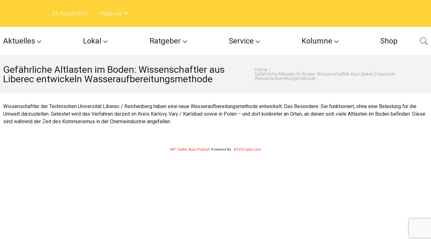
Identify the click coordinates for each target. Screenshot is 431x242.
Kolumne (317, 41)
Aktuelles (19, 41)
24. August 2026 (70, 13)
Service (241, 41)
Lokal (92, 41)
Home (261, 69)
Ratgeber (165, 41)
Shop (389, 41)
